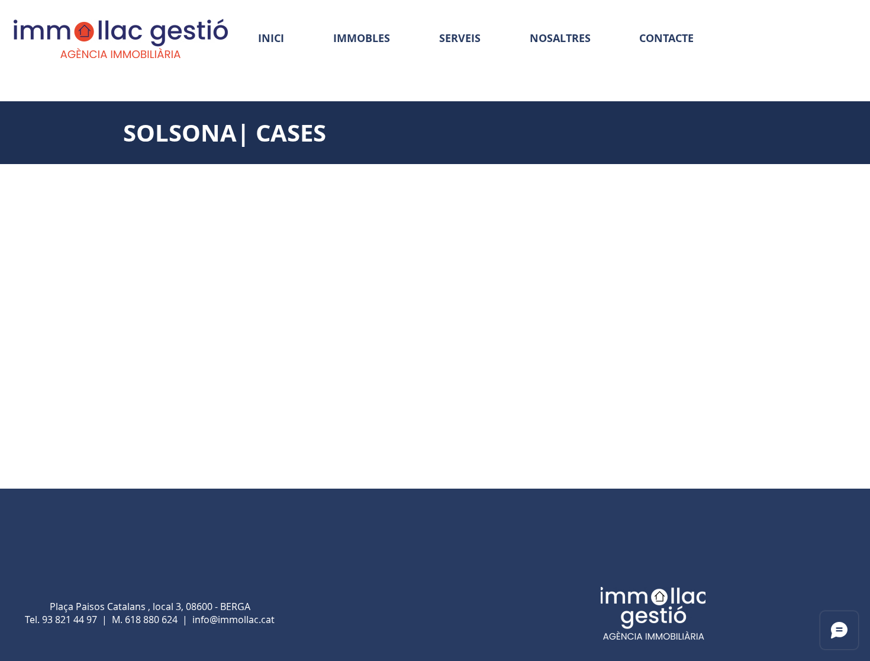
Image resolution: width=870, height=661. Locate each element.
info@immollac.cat (233, 619)
